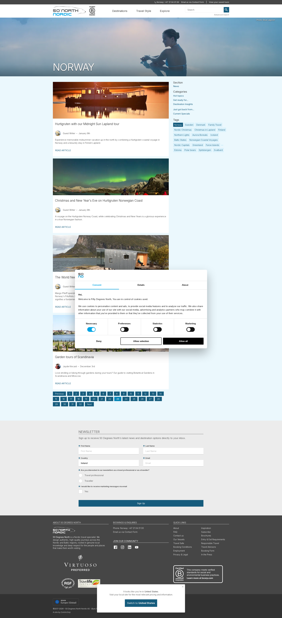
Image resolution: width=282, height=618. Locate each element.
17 (71, 399)
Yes (86, 491)
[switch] (124, 329)
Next (89, 404)
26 (142, 399)
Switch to (141, 603)
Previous (59, 393)
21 (102, 399)
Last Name (150, 446)
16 (64, 399)
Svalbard (218, 150)
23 (117, 399)
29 (56, 404)
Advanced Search (221, 15)
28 (158, 399)
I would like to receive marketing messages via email (104, 486)
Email (147, 458)
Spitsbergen (205, 150)
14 (161, 393)
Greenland (198, 145)
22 (109, 399)
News (176, 86)
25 (134, 399)
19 (86, 399)
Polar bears (190, 150)
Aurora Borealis (200, 135)
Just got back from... (183, 109)
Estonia (177, 150)
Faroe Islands (212, 145)
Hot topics (178, 95)
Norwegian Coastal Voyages (203, 140)
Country (84, 458)
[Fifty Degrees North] (69, 11)
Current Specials (181, 113)
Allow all (183, 341)
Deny (98, 341)
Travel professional (94, 475)
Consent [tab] (97, 285)
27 (150, 399)
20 (94, 399)
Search (226, 10)
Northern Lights (181, 135)
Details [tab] (141, 285)
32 (80, 404)
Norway (178, 124)
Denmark (200, 124)
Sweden (189, 124)
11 (138, 393)
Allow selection (141, 341)
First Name (85, 446)
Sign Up (141, 503)
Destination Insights (183, 104)
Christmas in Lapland (205, 129)
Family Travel (214, 124)
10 (131, 393)
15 (56, 399)
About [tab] (185, 285)
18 (79, 399)
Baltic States (180, 140)
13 (153, 393)
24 (126, 399)
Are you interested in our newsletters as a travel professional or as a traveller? (115, 470)
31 (72, 404)
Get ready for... (180, 100)
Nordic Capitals (181, 145)
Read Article (63, 150)
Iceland (214, 135)
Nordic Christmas (183, 129)
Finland (221, 129)
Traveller (89, 480)
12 (145, 393)
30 (64, 404)
